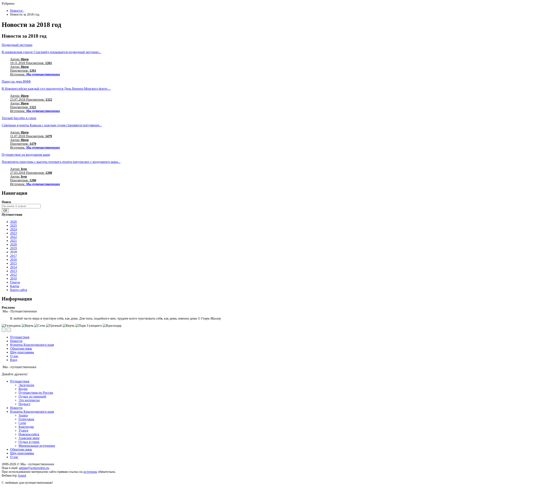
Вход (13, 360)
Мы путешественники (43, 74)
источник (90, 471)
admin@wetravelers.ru (34, 468)
